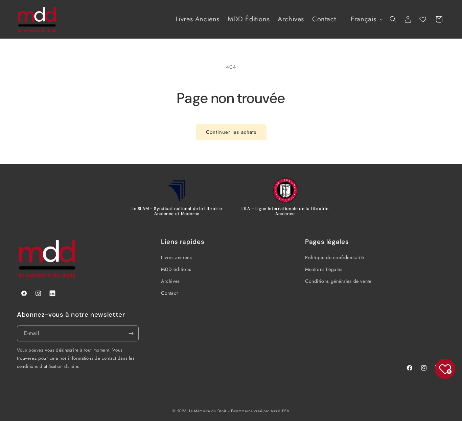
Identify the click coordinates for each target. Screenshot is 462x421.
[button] (393, 19)
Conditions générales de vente (338, 281)
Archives (170, 281)
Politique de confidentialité (334, 257)
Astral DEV (280, 411)
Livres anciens (176, 257)
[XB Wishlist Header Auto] (422, 19)
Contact (169, 293)
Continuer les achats (231, 132)
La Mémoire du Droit (207, 411)
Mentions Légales (324, 269)
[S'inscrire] (130, 333)
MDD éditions (176, 269)
